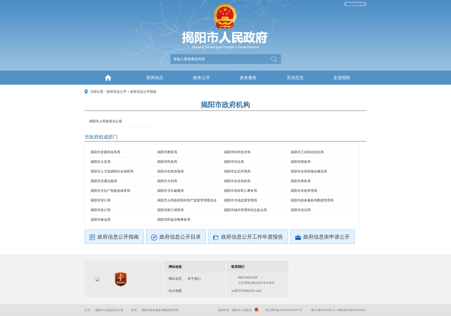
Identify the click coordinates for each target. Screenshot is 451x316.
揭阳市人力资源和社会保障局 (112, 171)
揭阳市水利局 (167, 181)
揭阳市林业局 (100, 219)
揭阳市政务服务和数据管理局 (312, 200)
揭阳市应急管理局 (304, 190)
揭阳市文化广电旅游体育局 (110, 190)
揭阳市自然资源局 (170, 171)
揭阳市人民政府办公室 (105, 121)
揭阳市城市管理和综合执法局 (245, 210)
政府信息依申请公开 (326, 237)
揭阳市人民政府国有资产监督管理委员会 (187, 200)
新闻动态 (154, 77)
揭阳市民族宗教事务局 (173, 219)
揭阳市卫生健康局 (170, 190)
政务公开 (201, 77)
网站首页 (175, 278)
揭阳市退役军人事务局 (240, 190)
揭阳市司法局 (234, 162)
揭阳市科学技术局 (237, 152)
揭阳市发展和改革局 (105, 152)
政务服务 (248, 77)
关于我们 (194, 278)
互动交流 (295, 77)
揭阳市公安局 (100, 162)
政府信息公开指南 (143, 91)
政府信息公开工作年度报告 (252, 237)
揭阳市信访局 (301, 210)
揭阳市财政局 (301, 162)
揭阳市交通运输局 (104, 181)
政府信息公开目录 (180, 237)
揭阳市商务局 (301, 181)
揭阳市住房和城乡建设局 (309, 171)
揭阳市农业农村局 (237, 181)
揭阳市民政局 (167, 162)
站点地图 (175, 290)
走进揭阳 (341, 77)
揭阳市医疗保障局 (170, 210)
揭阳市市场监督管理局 (240, 200)
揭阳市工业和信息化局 (307, 152)
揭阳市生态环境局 (237, 171)
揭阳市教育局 (167, 152)
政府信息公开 (116, 91)
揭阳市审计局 (100, 200)
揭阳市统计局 (100, 210)
